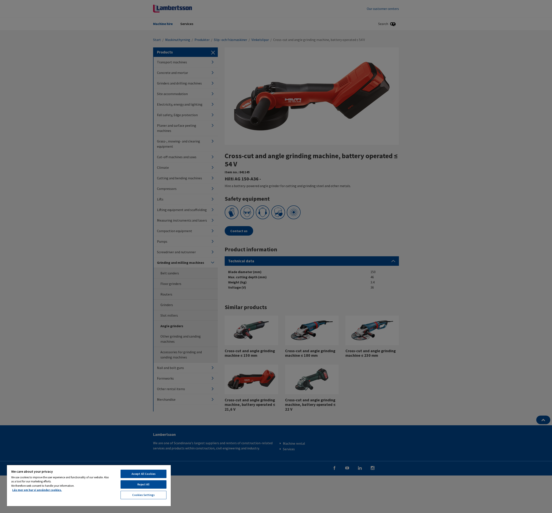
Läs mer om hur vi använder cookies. (37, 490)
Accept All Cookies (143, 474)
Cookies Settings (143, 495)
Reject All (143, 484)
